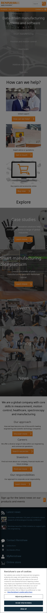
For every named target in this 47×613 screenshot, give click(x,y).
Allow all (23, 609)
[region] (23, 590)
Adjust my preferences (23, 597)
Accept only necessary (24, 603)
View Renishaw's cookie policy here (19, 592)
